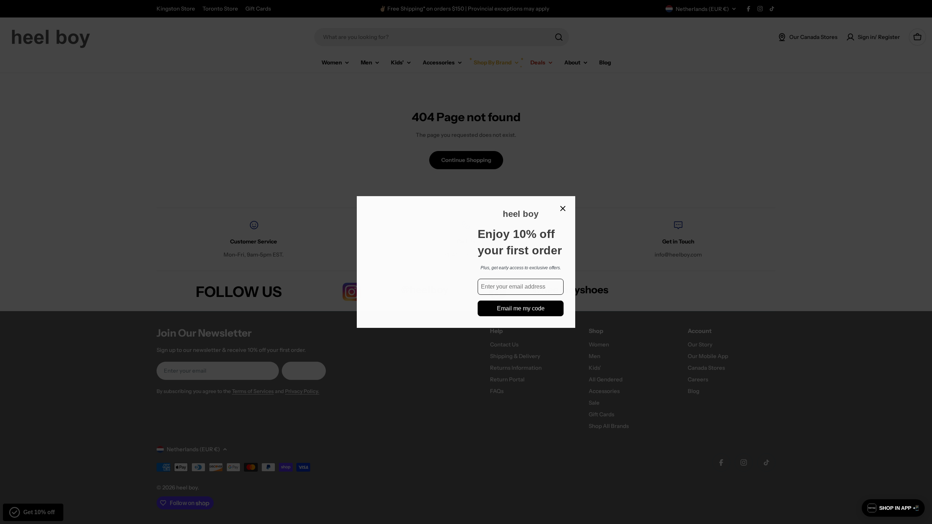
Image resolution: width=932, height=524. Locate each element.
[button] (893, 508)
